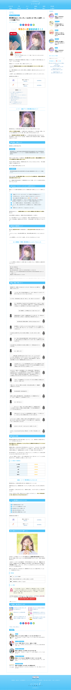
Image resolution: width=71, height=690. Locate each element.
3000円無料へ (39, 85)
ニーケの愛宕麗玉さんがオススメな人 (16, 103)
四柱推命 (35, 6)
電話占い (35, 8)
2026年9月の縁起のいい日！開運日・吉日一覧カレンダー (59, 25)
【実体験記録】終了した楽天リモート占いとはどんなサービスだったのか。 (39, 614)
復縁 (27, 8)
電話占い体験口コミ (16, 626)
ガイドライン (28, 680)
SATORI (16, 576)
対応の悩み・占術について (14, 93)
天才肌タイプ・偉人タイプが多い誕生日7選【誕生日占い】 (59, 34)
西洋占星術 (52, 6)
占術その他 (19, 8)
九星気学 (44, 6)
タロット (27, 6)
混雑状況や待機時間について (15, 96)
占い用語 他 (52, 8)
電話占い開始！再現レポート (15, 99)
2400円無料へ (39, 80)
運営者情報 (13, 680)
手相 (19, 6)
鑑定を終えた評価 (13, 100)
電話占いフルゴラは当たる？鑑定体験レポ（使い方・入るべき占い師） (28, 658)
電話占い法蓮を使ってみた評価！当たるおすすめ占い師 (25, 650)
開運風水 (10, 8)
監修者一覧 (17, 680)
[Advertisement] (56, 90)
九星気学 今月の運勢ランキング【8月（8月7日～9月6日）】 (59, 43)
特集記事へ (25, 81)
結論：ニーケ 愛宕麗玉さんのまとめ (16, 102)
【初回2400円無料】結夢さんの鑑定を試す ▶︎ (27, 598)
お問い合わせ (33, 680)
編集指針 (20, 56)
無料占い (44, 8)
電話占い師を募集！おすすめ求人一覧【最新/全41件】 (25, 665)
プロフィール (16, 56)
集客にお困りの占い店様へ (47, 680)
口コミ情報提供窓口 (39, 680)
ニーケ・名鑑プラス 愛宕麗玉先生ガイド (16, 92)
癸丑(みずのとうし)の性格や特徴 (19, 612)
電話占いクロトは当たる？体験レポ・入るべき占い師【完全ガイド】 (28, 635)
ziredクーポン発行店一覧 (55, 680)
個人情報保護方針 (22, 680)
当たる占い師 (11, 6)
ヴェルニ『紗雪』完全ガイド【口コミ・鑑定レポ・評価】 (26, 643)
